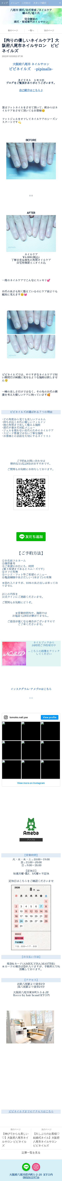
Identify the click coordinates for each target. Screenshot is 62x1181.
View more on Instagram (31, 783)
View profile (49, 717)
